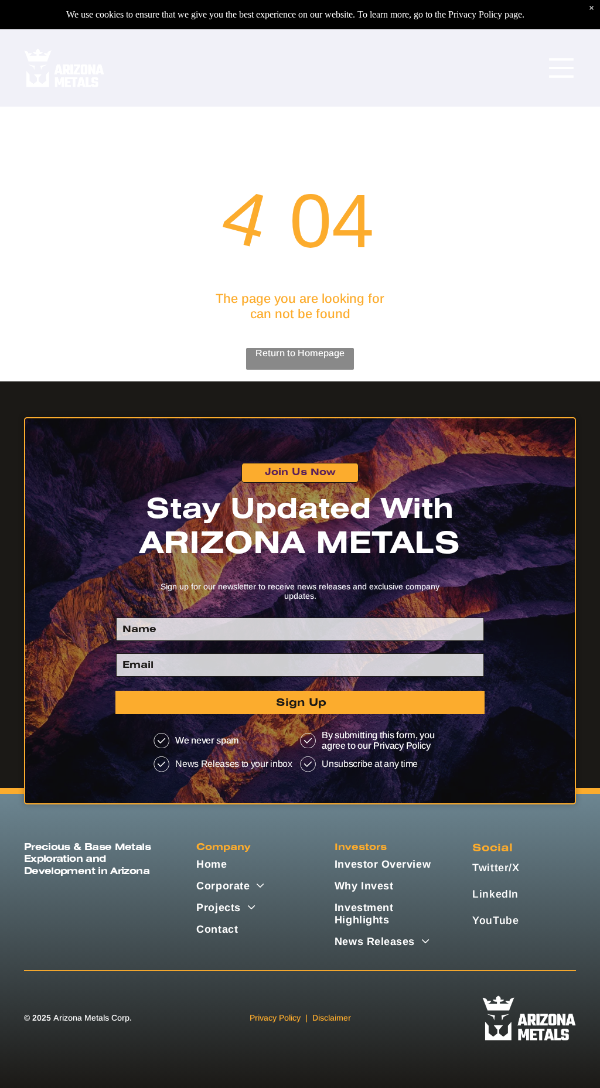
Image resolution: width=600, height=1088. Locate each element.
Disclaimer (331, 1017)
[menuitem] (248, 864)
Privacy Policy (275, 1017)
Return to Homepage (300, 353)
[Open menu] (561, 68)
